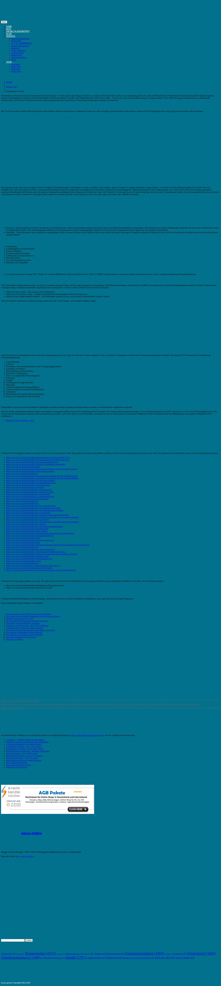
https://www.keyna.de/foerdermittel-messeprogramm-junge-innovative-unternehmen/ (40, 533)
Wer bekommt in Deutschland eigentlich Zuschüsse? (27, 621)
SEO (170, 957)
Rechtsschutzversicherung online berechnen (23, 760)
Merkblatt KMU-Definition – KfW (20, 420)
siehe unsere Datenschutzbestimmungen (86, 735)
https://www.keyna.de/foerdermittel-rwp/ (22, 547)
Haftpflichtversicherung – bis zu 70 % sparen (24, 756)
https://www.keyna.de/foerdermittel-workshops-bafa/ (27, 556)
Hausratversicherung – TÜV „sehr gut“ (22, 758)
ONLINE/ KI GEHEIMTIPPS (17, 31)
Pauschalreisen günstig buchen (18, 765)
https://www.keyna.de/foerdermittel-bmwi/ (23, 467)
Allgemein (8, 953)
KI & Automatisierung (20, 39)
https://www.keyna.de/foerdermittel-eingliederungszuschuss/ (30, 471)
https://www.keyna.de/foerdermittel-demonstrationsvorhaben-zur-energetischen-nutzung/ (41, 469)
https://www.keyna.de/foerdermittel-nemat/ (23, 538)
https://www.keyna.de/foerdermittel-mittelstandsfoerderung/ (30, 536)
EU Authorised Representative (108, 953)
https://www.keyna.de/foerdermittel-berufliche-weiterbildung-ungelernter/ (35, 464)
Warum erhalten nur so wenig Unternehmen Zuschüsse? (28, 614)
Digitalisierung (74, 953)
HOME (9, 26)
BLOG (8, 29)
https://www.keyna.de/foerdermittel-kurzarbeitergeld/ (27, 529)
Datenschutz (16, 71)
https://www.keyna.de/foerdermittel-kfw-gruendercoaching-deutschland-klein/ (37, 515)
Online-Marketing (18, 50)
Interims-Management (20, 46)
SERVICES (10, 36)
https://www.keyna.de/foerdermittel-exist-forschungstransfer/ (30, 480)
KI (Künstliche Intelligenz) (53, 958)
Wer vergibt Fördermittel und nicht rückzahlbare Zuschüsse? (30, 630)
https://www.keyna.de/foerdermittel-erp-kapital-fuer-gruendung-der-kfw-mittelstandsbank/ (42, 478)
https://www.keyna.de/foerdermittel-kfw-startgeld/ (26, 524)
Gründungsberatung (20, 957)
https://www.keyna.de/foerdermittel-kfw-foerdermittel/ (28, 494)
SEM (160, 957)
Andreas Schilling (31, 833)
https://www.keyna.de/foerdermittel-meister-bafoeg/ (27, 531)
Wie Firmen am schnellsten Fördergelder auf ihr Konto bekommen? (33, 616)
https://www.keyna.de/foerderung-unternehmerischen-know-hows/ (33, 565)
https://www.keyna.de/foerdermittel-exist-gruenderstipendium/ (31, 483)
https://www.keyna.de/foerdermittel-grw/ (22, 503)
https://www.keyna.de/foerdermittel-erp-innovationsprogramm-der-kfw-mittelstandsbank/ (42, 476)
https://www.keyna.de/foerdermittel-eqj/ (22, 474)
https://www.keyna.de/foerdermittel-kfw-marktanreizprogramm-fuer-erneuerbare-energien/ (42, 517)
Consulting (60, 954)
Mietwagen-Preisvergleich (16, 767)
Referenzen (15, 67)
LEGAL (9, 62)
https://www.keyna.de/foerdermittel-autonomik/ (25, 487)
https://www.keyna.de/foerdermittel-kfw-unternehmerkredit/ (30, 496)
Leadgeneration (17, 53)
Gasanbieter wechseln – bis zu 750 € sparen (23, 746)
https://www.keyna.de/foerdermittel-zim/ (22, 563)
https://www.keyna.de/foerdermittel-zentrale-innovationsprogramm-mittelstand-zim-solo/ (41, 554)
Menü (4, 22)
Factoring (169, 954)
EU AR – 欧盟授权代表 (21, 43)
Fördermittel (16, 41)
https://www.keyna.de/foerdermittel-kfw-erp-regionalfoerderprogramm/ (34, 510)
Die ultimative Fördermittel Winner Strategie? (24, 632)
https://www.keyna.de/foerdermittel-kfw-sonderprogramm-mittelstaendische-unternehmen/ (42, 522)
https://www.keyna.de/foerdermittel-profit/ (23, 542)
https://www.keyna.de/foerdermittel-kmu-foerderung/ (27, 499)
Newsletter (15, 64)
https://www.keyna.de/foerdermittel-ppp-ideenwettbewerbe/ (30, 540)
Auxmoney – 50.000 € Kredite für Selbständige (25, 740)
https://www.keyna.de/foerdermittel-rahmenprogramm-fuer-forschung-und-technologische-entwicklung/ (48, 545)
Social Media (185, 957)
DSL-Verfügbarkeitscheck (16, 763)
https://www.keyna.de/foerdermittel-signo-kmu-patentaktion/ (30, 549)
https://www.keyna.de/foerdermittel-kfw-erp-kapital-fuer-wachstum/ (33, 508)
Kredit (76, 957)
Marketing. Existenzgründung (138, 958)
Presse (13, 60)
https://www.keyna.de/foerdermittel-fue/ (22, 501)
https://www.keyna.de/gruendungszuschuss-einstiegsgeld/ (29, 568)
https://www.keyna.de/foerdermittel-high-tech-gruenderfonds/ (31, 506)
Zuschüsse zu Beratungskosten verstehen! (23, 623)
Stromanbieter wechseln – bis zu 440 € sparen (24, 749)
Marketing (15, 48)
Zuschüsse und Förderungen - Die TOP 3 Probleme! (27, 625)
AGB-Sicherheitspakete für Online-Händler (23, 744)
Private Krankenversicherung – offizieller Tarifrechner (28, 751)
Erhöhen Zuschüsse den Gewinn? (19, 619)
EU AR (9, 33)
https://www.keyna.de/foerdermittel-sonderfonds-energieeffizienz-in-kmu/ (35, 552)
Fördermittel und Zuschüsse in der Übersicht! (24, 635)
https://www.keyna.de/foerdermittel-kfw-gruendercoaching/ (30, 492)
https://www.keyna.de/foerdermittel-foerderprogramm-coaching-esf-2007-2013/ (38, 457)
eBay (87, 954)
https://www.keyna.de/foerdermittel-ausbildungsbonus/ (28, 485)
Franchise (180, 953)
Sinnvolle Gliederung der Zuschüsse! (21, 637)
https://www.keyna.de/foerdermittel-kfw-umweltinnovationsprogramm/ (34, 526)
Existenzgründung (18, 57)
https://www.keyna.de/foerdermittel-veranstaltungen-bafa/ (29, 559)
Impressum (15, 69)
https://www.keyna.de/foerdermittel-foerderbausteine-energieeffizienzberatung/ (37, 460)
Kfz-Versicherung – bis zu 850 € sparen (22, 753)
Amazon (20, 954)
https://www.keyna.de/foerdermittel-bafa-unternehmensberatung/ (32, 462)
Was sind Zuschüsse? (14, 639)
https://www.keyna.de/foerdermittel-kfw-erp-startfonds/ (28, 513)
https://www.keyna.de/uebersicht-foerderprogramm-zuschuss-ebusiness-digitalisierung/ (41, 570)
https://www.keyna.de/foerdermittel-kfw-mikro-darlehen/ (29, 490)
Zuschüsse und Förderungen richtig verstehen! (24, 628)
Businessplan (16, 55)
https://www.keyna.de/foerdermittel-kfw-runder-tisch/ (27, 519)
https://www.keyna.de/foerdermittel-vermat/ (23, 561)
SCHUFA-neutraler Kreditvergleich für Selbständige (27, 742)
